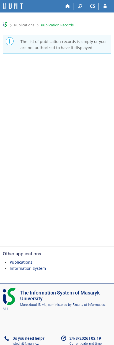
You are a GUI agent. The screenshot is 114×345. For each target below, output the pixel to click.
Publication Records (57, 24)
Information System (28, 268)
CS (92, 6)
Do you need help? (28, 338)
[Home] (67, 6)
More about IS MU (33, 305)
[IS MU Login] (105, 6)
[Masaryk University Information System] (13, 6)
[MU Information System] (5, 24)
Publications (24, 24)
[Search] (80, 6)
